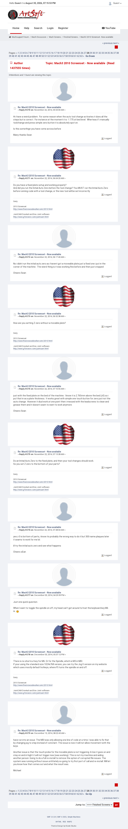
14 (46, 53)
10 (34, 53)
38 (117, 53)
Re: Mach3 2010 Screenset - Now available (39, 107)
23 (73, 53)
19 (61, 53)
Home (15, 28)
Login (50, 28)
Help (26, 28)
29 (91, 53)
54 (54, 56)
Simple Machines (74, 817)
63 (81, 56)
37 (114, 53)
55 (57, 56)
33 (102, 53)
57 (63, 56)
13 (43, 53)
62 (78, 56)
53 (51, 56)
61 (75, 56)
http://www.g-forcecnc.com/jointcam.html (31, 217)
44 (25, 56)
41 (16, 56)
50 (43, 56)
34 (105, 53)
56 (60, 56)
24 (76, 53)
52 (48, 56)
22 (70, 53)
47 (34, 56)
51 (45, 56)
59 (69, 56)
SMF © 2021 (62, 817)
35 (108, 53)
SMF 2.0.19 (51, 817)
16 (52, 53)
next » (116, 43)
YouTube (110, 28)
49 (40, 56)
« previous (107, 43)
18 (58, 53)
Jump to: (80, 804)
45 (28, 56)
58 (66, 56)
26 (82, 53)
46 (31, 56)
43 (22, 56)
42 (19, 56)
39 (10, 56)
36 (111, 53)
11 (37, 53)
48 (37, 56)
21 (67, 53)
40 (13, 56)
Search (38, 28)
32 (99, 53)
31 (97, 53)
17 (55, 53)
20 (64, 53)
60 (72, 56)
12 (40, 53)
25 (79, 53)
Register (63, 28)
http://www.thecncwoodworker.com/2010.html (32, 209)
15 (49, 53)
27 (85, 53)
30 (94, 53)
